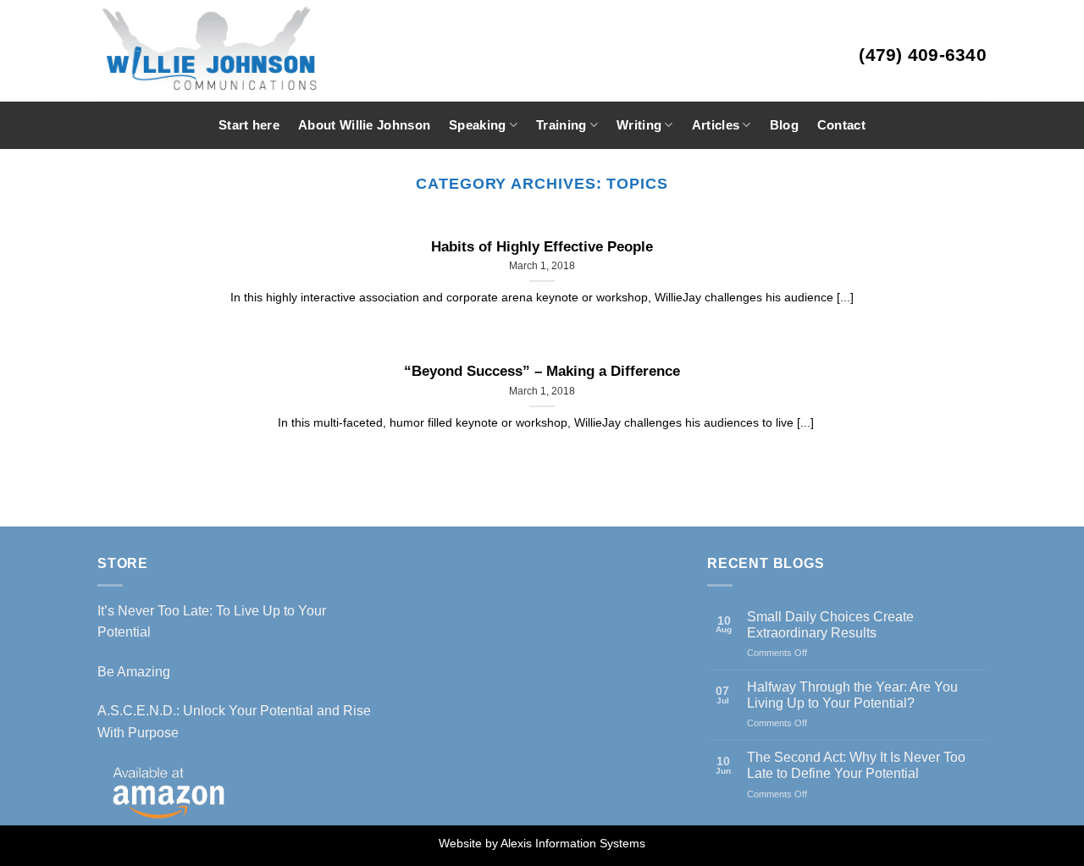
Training (561, 125)
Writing (639, 125)
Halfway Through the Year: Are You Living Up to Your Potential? (852, 695)
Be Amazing (133, 672)
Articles (715, 125)
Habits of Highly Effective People (542, 247)
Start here (248, 125)
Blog (784, 125)
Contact (841, 125)
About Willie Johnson (364, 125)
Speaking (477, 125)
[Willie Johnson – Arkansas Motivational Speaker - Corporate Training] (257, 51)
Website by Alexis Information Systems (542, 843)
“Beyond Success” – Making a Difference (542, 371)
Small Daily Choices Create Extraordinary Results (830, 625)
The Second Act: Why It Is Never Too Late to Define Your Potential (856, 765)
